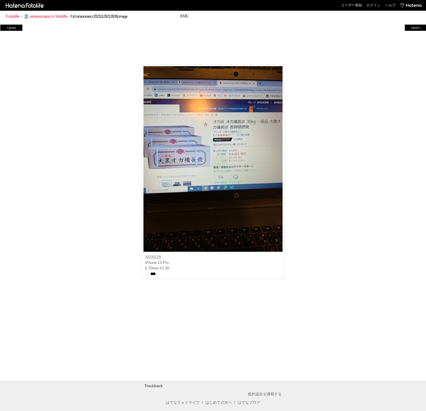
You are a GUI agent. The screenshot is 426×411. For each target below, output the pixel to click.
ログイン (374, 5)
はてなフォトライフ (183, 402)
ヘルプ (390, 5)
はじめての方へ (218, 402)
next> (416, 28)
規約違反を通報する (265, 394)
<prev (11, 28)
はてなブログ (249, 402)
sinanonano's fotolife (49, 16)
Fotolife (12, 16)
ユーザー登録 (351, 5)
